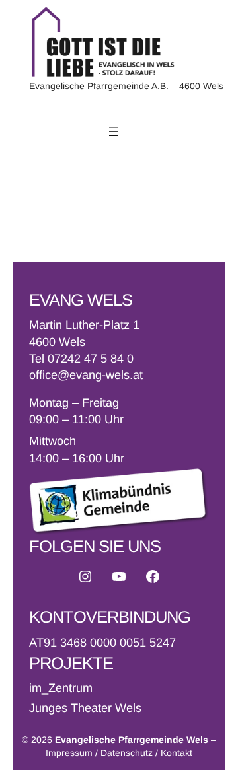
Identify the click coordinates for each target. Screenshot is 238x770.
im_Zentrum (61, 688)
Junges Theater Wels (85, 708)
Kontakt (176, 753)
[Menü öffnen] (114, 131)
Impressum (69, 753)
